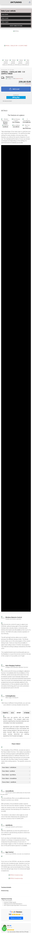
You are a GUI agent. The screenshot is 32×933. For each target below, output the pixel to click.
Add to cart (16, 89)
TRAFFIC (5, 713)
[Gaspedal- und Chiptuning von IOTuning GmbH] (16, 2)
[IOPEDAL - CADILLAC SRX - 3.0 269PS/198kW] (15, 45)
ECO (12, 713)
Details (4, 111)
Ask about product (7, 101)
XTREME (26, 713)
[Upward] (27, 930)
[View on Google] (4, 926)
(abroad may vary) (19, 78)
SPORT (19, 713)
